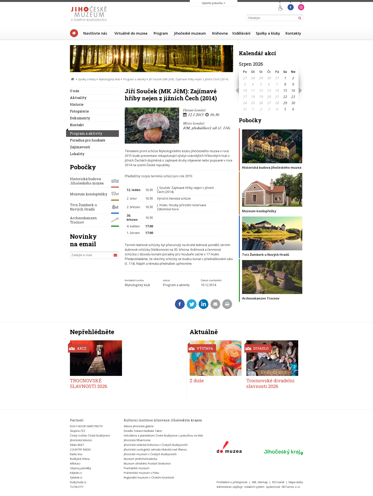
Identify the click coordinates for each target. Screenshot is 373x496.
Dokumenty (80, 118)
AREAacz (75, 463)
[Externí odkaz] (229, 448)
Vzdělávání (241, 33)
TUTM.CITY (76, 487)
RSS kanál (278, 482)
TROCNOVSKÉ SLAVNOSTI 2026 (88, 383)
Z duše (197, 380)
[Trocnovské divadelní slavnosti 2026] (272, 358)
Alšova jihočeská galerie (139, 426)
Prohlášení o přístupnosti (232, 482)
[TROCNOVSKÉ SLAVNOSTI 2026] (96, 358)
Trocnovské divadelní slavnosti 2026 (270, 383)
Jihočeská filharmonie (137, 440)
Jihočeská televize (81, 440)
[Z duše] (215, 358)
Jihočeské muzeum (190, 33)
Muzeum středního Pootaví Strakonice (147, 463)
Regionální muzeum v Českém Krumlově (149, 477)
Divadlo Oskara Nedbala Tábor (143, 431)
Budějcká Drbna (80, 459)
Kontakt (77, 125)
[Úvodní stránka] (89, 22)
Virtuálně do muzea (130, 33)
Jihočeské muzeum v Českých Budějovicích (150, 454)
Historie (76, 104)
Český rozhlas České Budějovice (90, 435)
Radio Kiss (76, 454)
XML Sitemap (260, 482)
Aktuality (78, 97)
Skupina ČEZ (77, 431)
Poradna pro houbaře (87, 140)
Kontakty (293, 33)
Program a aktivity (134, 79)
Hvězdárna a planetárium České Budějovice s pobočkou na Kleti (163, 435)
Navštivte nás (95, 33)
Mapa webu (296, 482)
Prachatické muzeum (136, 468)
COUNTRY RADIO (80, 449)
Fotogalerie (79, 111)
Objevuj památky (80, 468)
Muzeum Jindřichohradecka (140, 459)
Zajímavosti (80, 147)
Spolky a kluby (268, 33)
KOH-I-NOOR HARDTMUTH (86, 426)
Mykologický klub (109, 79)
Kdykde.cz (76, 473)
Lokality (77, 154)
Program (160, 33)
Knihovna (220, 33)
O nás (74, 91)
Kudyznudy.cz (78, 482)
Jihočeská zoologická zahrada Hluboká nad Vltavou (155, 449)
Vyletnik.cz (76, 477)
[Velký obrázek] (152, 125)
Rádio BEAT (77, 445)
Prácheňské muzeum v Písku (141, 473)
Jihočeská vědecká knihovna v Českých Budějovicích (156, 445)
